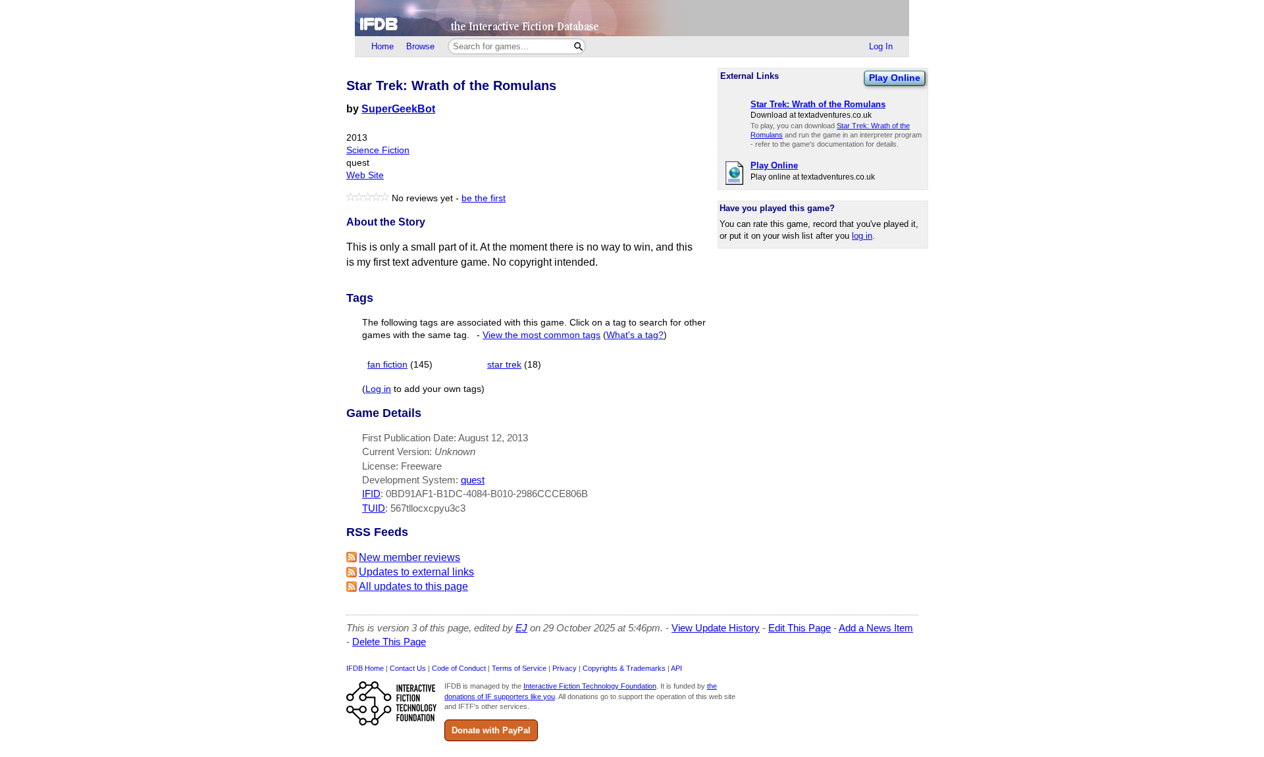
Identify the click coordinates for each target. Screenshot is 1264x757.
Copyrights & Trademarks (624, 668)
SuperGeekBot (398, 108)
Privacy (564, 668)
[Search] (578, 46)
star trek (504, 365)
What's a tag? (635, 335)
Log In (881, 46)
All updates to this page (413, 586)
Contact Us (408, 668)
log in (862, 236)
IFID (371, 493)
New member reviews (409, 557)
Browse (420, 46)
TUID (373, 508)
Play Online (894, 77)
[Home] (632, 18)
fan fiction (387, 365)
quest (473, 479)
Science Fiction (377, 150)
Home (382, 46)
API (676, 668)
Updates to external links (416, 571)
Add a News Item (876, 627)
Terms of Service (519, 668)
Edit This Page (799, 627)
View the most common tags (541, 335)
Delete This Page (389, 641)
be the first (483, 198)
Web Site (365, 175)
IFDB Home (365, 668)
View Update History (716, 627)
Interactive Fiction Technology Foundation (589, 686)
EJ (521, 627)
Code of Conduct (459, 668)
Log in (378, 389)
